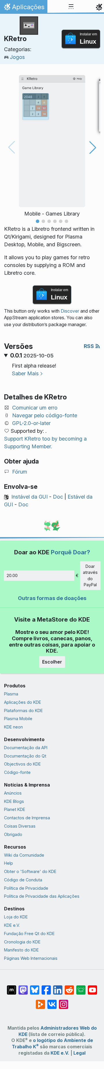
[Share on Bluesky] (34, 987)
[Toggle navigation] (71, 7)
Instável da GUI (29, 497)
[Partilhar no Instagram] (63, 1001)
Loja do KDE (16, 916)
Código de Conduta (23, 879)
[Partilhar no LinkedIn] (57, 987)
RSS (89, 346)
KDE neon (13, 726)
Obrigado (13, 834)
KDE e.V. (12, 925)
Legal (79, 1053)
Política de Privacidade (26, 888)
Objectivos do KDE (22, 764)
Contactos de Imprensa (27, 817)
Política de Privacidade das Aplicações (41, 896)
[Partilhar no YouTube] (92, 987)
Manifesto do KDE (21, 949)
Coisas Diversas (20, 826)
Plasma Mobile (18, 718)
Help (8, 863)
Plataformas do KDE (23, 710)
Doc (58, 497)
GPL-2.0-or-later (31, 423)
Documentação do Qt (25, 755)
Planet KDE (14, 809)
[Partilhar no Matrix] (11, 987)
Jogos (17, 57)
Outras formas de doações (52, 598)
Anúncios (13, 793)
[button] (37, 221)
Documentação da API (25, 747)
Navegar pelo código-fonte (44, 415)
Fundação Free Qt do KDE (29, 933)
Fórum (19, 472)
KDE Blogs (14, 801)
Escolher (52, 662)
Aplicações (23, 8)
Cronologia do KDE (22, 941)
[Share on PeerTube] (40, 1001)
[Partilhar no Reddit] (69, 987)
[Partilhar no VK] (52, 1001)
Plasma (11, 693)
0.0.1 (31, 355)
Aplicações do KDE (22, 702)
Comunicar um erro (34, 408)
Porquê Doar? (70, 552)
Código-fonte (17, 772)
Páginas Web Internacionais (30, 958)
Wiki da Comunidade (24, 855)
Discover (70, 311)
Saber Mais (25, 373)
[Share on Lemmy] (81, 987)
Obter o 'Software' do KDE (30, 871)
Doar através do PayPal (90, 575)
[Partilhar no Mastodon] (23, 987)
